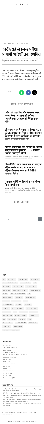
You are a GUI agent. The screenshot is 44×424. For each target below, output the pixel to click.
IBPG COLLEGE (6, 312)
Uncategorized (7, 378)
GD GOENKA (28, 304)
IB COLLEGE (6, 308)
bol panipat (7, 60)
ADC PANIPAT (11, 279)
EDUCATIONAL (7, 357)
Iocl (15, 312)
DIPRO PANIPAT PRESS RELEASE (15, 43)
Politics (5, 368)
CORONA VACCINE (35, 290)
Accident (5, 345)
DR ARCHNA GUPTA (8, 304)
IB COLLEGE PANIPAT (17, 308)
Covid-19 (5, 293)
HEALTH (5, 361)
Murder (5, 366)
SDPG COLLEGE (33, 322)
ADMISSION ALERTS (9, 348)
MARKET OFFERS (8, 364)
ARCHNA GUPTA (23, 279)
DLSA (25, 301)
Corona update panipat (20, 290)
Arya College (35, 279)
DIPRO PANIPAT (16, 301)
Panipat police (34, 315)
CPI (29, 293)
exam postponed (11, 61)
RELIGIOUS (6, 371)
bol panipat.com (23, 60)
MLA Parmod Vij (7, 315)
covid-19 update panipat (18, 293)
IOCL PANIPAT (23, 312)
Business (6, 350)
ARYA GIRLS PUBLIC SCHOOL (10, 282)
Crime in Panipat (7, 297)
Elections (5, 359)
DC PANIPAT (31, 60)
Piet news (22, 319)
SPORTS (5, 375)
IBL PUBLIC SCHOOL (32, 308)
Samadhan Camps (21, 322)
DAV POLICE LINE (30, 297)
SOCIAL (5, 373)
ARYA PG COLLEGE (25, 282)
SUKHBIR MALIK (18, 326)
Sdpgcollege (6, 326)
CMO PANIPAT (6, 290)
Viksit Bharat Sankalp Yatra (11, 330)
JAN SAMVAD (33, 312)
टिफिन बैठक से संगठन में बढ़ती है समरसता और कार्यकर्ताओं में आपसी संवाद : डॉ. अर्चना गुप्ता (21, 393)
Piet (4, 319)
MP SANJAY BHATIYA (20, 315)
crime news (19, 297)
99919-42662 (28, 412)
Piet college (11, 319)
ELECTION (18, 304)
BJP (35, 282)
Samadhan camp (7, 322)
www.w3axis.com (7, 414)
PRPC (29, 319)
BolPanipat (22, 4)
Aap (4, 279)
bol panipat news (14, 60)
